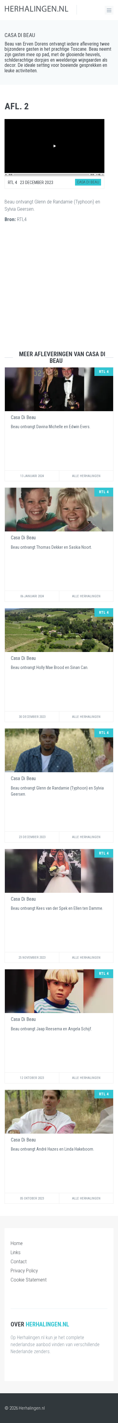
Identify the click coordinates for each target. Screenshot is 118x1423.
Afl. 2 (17, 106)
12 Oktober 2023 (32, 1078)
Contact (19, 1261)
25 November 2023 (31, 958)
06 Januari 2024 (32, 596)
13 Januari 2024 (32, 476)
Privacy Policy (24, 1271)
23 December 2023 (32, 837)
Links (16, 1252)
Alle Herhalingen (86, 476)
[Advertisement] (59, 291)
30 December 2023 (32, 717)
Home (17, 1243)
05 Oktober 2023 (32, 1198)
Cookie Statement (29, 1280)
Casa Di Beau (20, 35)
